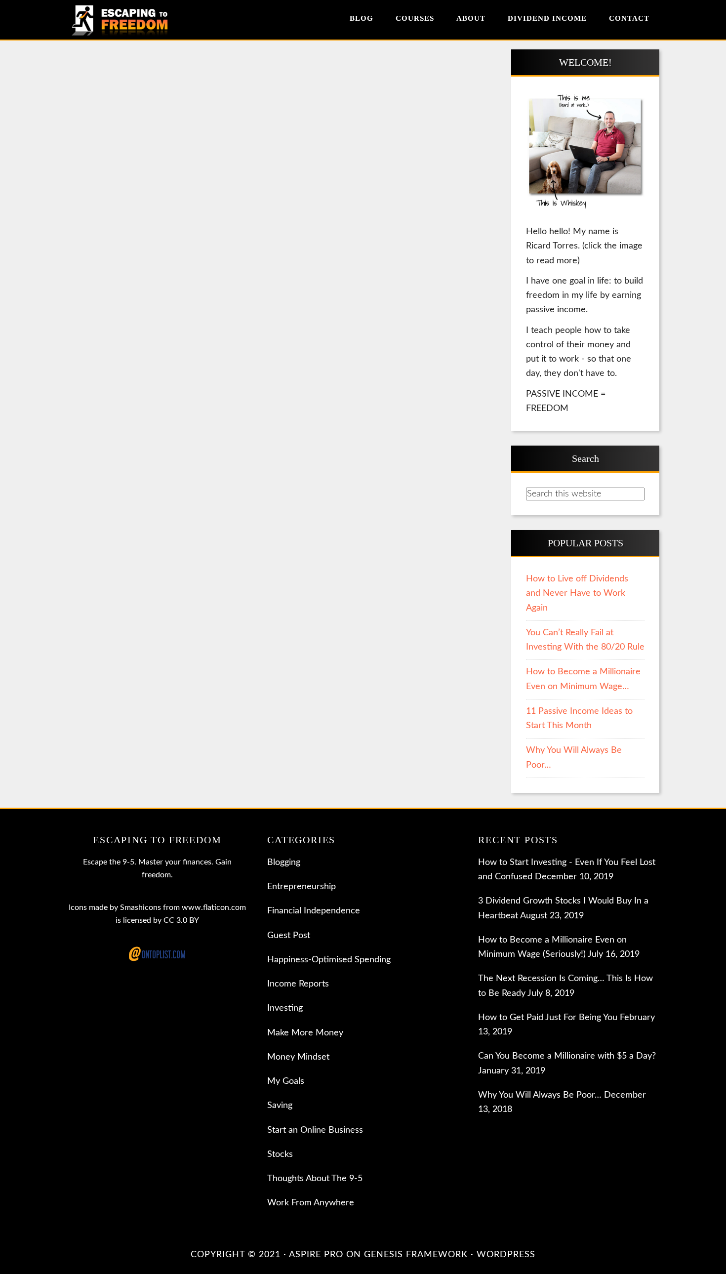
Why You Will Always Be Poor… (540, 1095)
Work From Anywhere (310, 1202)
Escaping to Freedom (128, 20)
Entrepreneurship (301, 886)
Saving (279, 1105)
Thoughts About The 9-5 (315, 1178)
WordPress (506, 1254)
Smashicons (140, 907)
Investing (285, 1008)
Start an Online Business (315, 1130)
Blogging (283, 862)
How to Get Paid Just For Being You (547, 1017)
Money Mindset (298, 1057)
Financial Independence (313, 910)
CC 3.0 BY (181, 920)
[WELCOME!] (585, 152)
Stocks (280, 1154)
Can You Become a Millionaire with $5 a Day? (567, 1056)
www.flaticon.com (214, 907)
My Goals (285, 1081)
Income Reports (298, 984)
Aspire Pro (316, 1254)
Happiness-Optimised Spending (329, 959)
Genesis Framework (416, 1254)
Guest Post (288, 935)
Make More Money (305, 1032)
